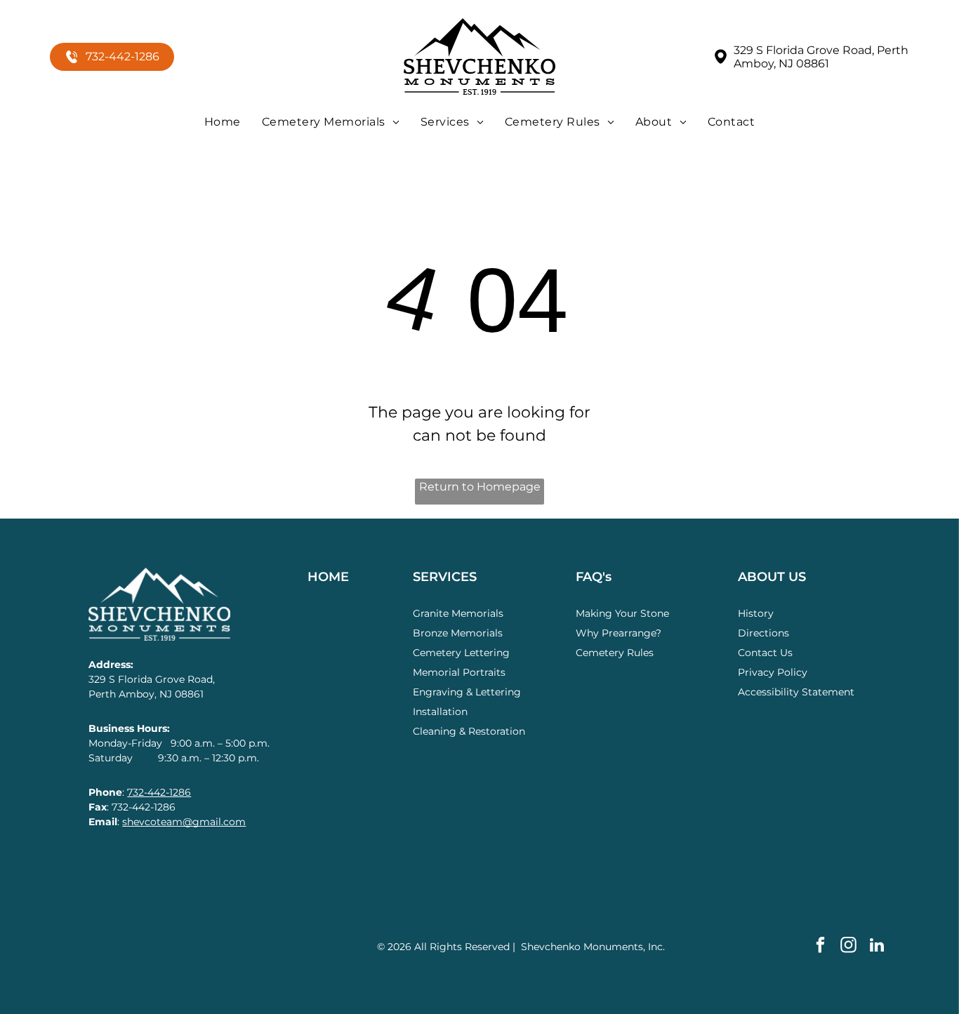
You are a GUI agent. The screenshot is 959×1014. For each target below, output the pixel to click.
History (756, 613)
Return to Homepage (480, 486)
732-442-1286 (159, 792)
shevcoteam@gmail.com (184, 821)
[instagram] (848, 947)
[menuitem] (222, 122)
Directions (763, 633)
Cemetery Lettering (461, 652)
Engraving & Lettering (467, 692)
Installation (440, 711)
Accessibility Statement (796, 692)
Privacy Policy (772, 672)
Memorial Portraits (459, 672)
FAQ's (593, 577)
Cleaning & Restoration (469, 731)
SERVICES (445, 577)
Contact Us (765, 652)
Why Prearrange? (618, 633)
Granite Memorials (458, 613)
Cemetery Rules (615, 652)
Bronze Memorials (458, 633)
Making (594, 613)
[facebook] (820, 947)
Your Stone (642, 613)
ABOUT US (772, 577)
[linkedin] (876, 947)
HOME (328, 577)
